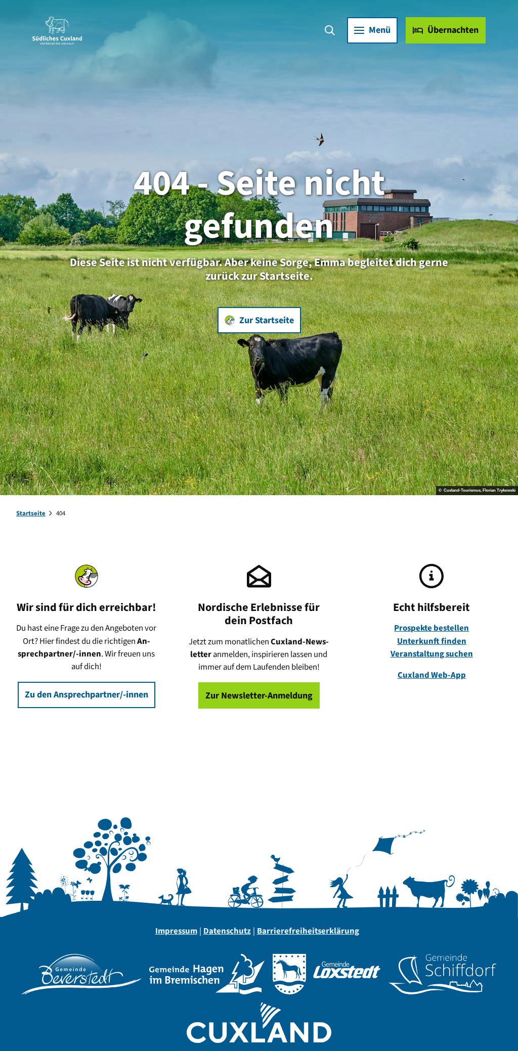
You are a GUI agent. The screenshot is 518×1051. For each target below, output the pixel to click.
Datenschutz (227, 931)
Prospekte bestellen (431, 628)
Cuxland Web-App (432, 675)
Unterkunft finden (431, 641)
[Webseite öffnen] (81, 974)
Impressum (176, 931)
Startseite (31, 513)
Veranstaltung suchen (432, 654)
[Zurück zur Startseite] (57, 30)
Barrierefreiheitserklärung (308, 931)
